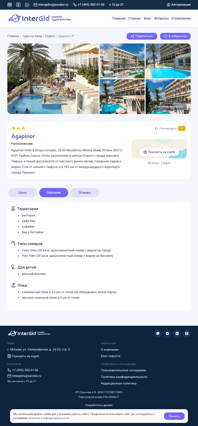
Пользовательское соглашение (123, 370)
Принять (174, 416)
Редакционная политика (119, 383)
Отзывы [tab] (85, 192)
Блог (147, 18)
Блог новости (110, 356)
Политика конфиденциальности (124, 377)
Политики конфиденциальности (48, 418)
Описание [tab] (54, 192)
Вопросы (161, 18)
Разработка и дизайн (99, 405)
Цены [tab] (23, 192)
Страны (134, 18)
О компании (181, 18)
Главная (118, 18)
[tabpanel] (99, 256)
